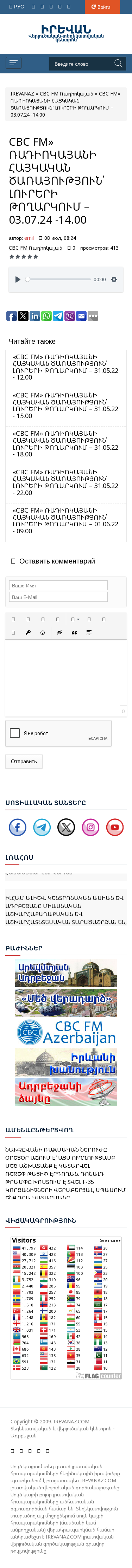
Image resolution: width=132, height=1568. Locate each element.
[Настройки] (114, 279)
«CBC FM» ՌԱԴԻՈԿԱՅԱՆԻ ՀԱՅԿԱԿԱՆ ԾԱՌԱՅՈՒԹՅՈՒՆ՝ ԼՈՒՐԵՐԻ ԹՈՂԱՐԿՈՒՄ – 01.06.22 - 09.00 (65, 520)
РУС (20, 6)
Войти (104, 7)
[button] (13, 619)
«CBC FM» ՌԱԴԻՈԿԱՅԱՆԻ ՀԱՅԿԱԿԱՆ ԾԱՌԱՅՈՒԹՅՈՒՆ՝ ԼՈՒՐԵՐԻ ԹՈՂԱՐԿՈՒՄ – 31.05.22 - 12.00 (65, 367)
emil (29, 238)
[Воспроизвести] (18, 279)
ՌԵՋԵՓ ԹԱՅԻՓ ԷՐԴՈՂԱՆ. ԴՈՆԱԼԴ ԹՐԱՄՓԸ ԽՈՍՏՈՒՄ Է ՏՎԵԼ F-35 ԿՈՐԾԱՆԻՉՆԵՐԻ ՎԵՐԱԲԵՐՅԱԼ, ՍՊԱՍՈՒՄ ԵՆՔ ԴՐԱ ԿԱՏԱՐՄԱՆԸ (65, 1181)
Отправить (24, 761)
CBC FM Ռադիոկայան (35, 247)
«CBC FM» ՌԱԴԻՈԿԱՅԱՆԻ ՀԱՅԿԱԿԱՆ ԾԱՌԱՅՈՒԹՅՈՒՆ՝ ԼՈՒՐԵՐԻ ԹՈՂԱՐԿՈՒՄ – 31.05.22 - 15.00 (65, 405)
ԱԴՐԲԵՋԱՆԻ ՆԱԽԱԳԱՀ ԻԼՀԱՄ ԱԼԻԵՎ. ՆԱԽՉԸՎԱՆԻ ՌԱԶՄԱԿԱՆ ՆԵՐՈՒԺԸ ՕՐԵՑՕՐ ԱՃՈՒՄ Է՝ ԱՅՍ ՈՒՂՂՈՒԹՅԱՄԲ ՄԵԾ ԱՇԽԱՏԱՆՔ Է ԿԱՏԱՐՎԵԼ (60, 1149)
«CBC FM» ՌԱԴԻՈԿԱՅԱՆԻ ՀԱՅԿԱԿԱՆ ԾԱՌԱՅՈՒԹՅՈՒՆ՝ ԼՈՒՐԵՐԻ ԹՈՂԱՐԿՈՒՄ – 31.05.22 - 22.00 (65, 482)
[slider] (58, 279)
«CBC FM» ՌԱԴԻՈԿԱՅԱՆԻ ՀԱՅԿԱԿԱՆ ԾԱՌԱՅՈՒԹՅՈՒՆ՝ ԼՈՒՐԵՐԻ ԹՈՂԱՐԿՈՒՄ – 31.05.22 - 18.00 (65, 443)
